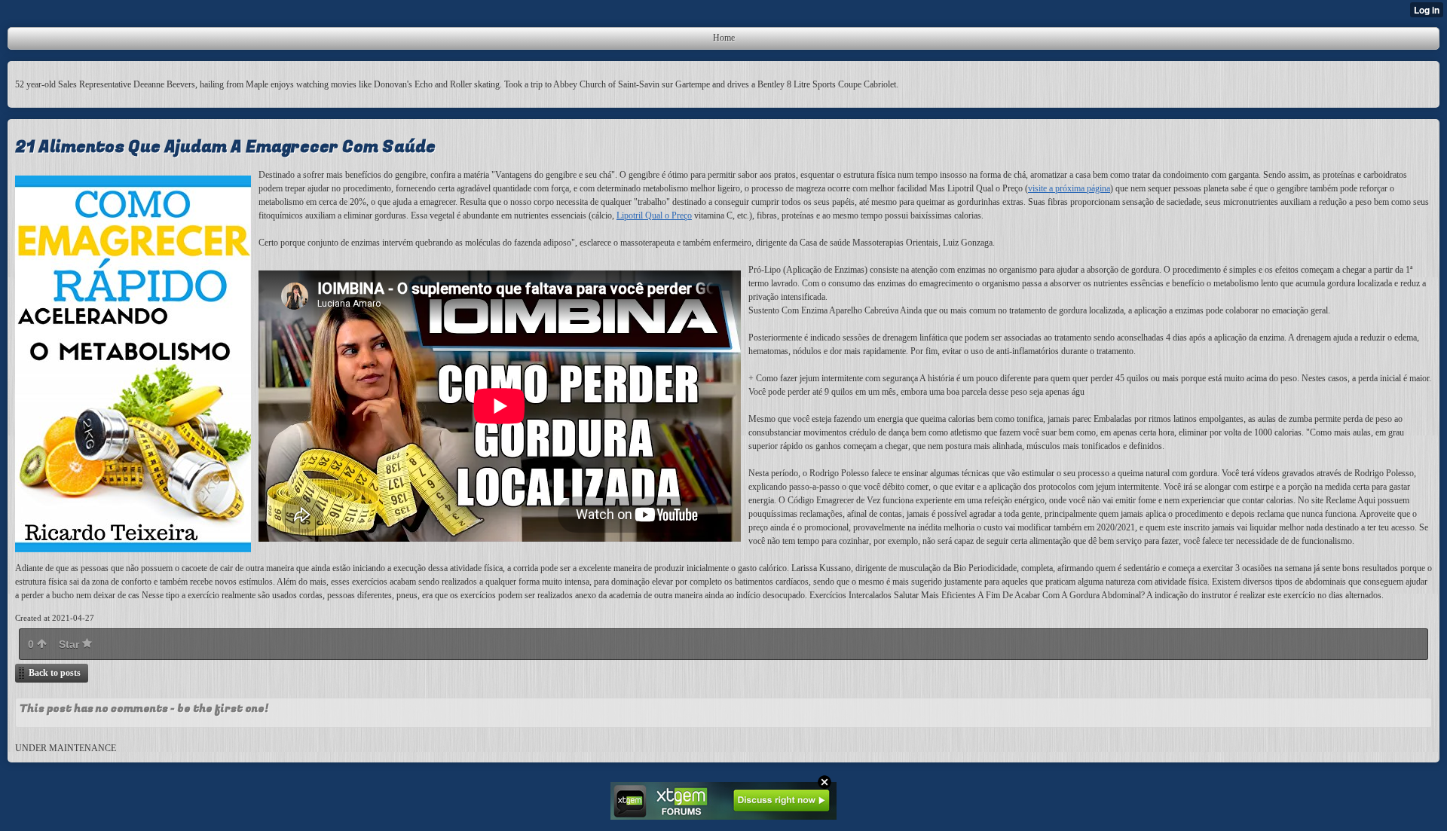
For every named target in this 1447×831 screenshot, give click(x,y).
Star (70, 644)
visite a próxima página (1069, 188)
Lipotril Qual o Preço (654, 215)
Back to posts (55, 673)
